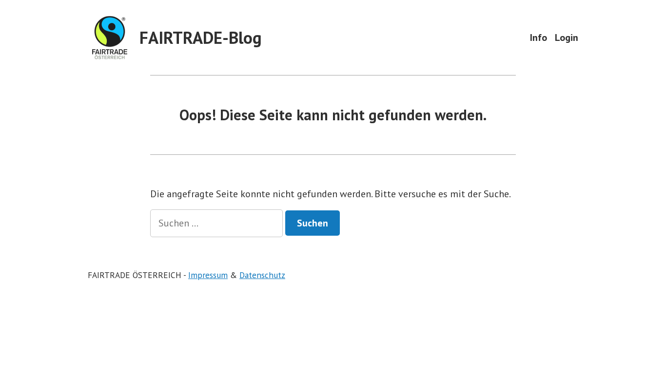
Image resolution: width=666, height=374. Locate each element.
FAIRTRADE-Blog (200, 37)
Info (538, 37)
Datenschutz (262, 274)
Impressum (208, 274)
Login (566, 37)
